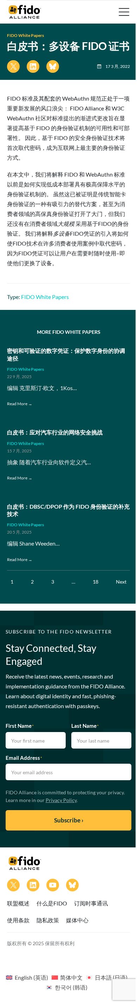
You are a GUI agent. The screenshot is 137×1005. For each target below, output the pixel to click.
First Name (20, 726)
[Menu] (123, 12)
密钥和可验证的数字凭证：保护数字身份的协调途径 (66, 354)
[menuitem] (27, 977)
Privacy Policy (61, 800)
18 (95, 582)
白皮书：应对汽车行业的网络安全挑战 (55, 432)
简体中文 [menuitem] (71, 977)
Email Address (24, 758)
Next (121, 582)
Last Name (85, 726)
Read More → (19, 403)
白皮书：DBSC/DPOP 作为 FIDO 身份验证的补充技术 (68, 510)
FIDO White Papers (25, 35)
